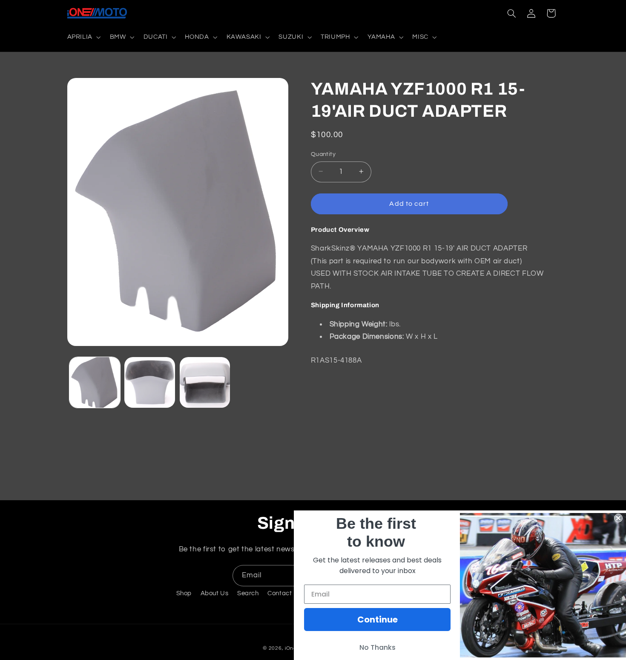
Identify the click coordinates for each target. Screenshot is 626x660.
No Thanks (377, 647)
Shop (184, 593)
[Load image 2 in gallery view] (149, 382)
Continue (377, 619)
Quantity (323, 154)
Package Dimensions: (367, 336)
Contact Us (284, 593)
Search (248, 593)
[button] (83, 37)
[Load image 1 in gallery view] (94, 382)
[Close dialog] (618, 518)
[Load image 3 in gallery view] (205, 382)
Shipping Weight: (359, 324)
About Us (215, 593)
